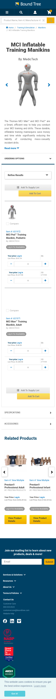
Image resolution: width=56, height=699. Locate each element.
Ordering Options (14, 158)
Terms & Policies (12, 593)
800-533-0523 (9, 607)
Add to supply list (29, 187)
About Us (8, 587)
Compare (14, 223)
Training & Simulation (26, 28)
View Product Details (15, 519)
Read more (10, 148)
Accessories (11, 424)
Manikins (42, 28)
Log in (19, 256)
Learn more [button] (40, 686)
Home (11, 28)
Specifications (12, 412)
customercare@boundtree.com (16, 610)
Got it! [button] (14, 693)
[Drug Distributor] (8, 636)
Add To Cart (35, 193)
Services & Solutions (14, 575)
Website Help (8, 614)
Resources (9, 581)
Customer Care (9, 604)
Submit (49, 562)
